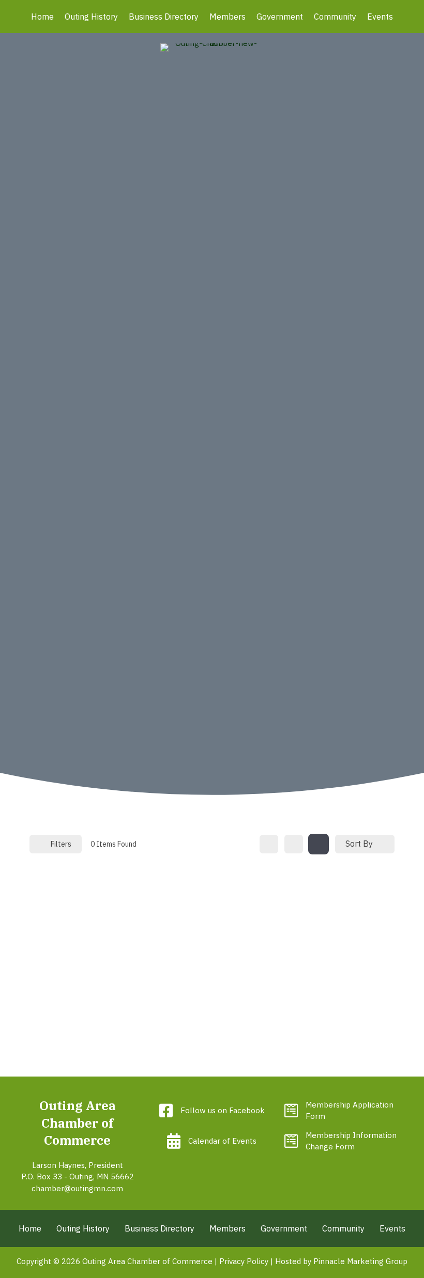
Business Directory (164, 16)
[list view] (293, 844)
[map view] (318, 844)
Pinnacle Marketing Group (360, 1261)
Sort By (359, 843)
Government (279, 16)
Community (335, 16)
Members (227, 16)
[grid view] (269, 844)
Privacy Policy (243, 1261)
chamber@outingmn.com (77, 1188)
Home (42, 16)
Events (380, 16)
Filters (61, 844)
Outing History (91, 16)
